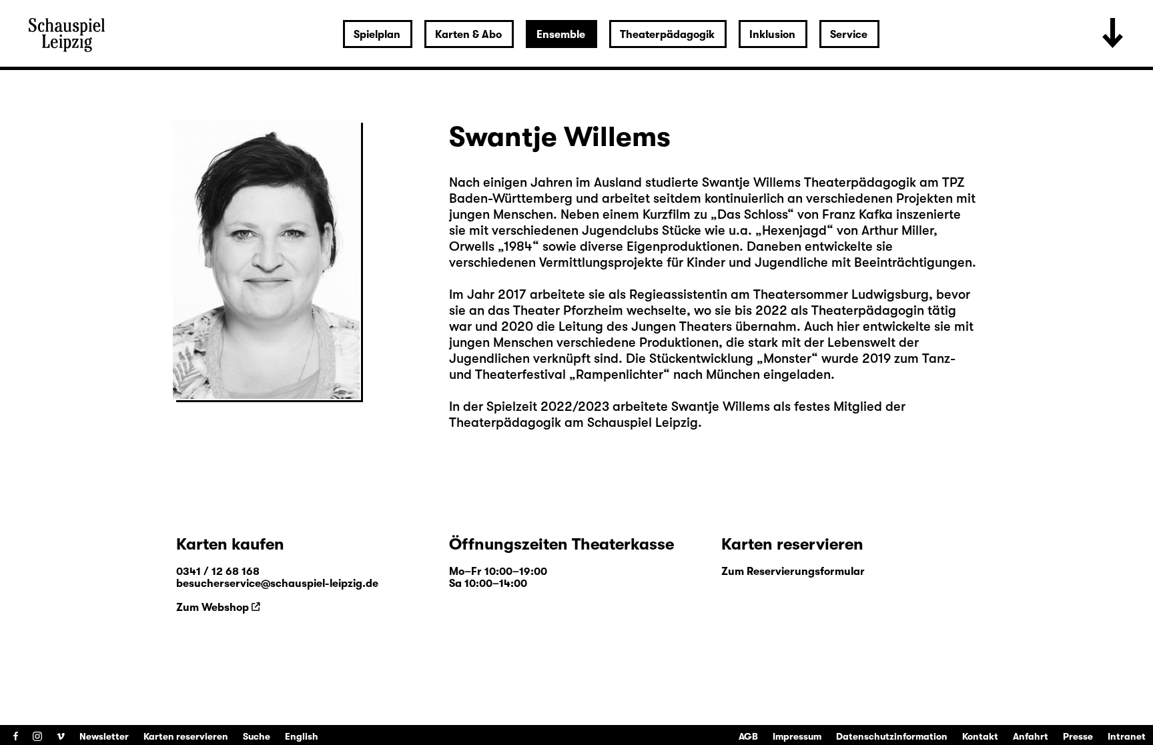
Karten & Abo (468, 35)
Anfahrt (1030, 736)
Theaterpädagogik (667, 35)
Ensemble (560, 35)
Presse (1078, 736)
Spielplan (377, 35)
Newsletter (104, 736)
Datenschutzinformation (891, 736)
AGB (748, 736)
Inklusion (772, 35)
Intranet (1127, 736)
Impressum (797, 736)
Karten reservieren (185, 736)
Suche (256, 736)
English (301, 736)
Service (848, 35)
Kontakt (980, 736)
